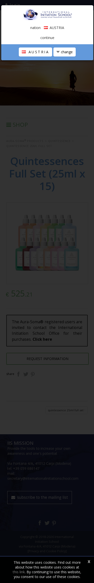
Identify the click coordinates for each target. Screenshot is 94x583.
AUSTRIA (38, 52)
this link (19, 572)
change (66, 52)
